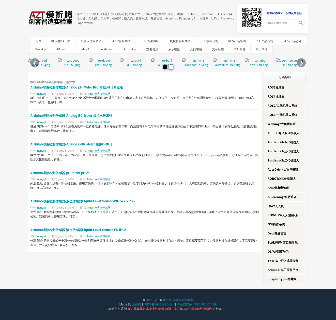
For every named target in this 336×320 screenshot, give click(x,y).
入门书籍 (196, 49)
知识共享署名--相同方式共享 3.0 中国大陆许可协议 (170, 309)
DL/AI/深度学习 (278, 251)
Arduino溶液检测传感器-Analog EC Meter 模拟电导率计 (71, 115)
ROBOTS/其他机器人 (282, 179)
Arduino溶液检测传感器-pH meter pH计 (59, 172)
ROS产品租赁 (264, 41)
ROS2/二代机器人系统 (282, 106)
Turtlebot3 (106, 49)
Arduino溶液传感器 (98, 93)
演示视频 (174, 49)
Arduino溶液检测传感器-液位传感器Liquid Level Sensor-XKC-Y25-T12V (83, 201)
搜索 (301, 23)
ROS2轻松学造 (121, 41)
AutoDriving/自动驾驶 (283, 169)
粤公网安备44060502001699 (196, 304)
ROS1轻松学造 (150, 41)
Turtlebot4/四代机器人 (283, 142)
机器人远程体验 (91, 41)
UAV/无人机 (276, 206)
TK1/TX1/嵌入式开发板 (283, 261)
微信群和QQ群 (61, 41)
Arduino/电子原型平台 (283, 270)
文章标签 (218, 49)
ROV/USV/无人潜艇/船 (283, 215)
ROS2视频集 (276, 87)
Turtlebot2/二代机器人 (283, 160)
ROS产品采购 (237, 41)
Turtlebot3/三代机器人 (283, 151)
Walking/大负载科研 (282, 124)
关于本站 (261, 49)
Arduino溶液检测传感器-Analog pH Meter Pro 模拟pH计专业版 (76, 87)
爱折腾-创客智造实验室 (178, 300)
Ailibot (60, 49)
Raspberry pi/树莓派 (282, 279)
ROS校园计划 (209, 41)
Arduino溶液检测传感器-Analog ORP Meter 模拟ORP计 (71, 144)
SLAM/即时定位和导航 (283, 242)
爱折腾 (136, 304)
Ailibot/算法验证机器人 (283, 133)
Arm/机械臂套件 (279, 188)
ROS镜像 (239, 49)
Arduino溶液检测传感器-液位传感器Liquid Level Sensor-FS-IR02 (78, 229)
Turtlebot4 (82, 49)
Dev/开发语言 (277, 233)
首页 (38, 41)
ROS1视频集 (276, 96)
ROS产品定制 (292, 41)
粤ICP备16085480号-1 (159, 304)
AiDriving (130, 49)
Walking (40, 49)
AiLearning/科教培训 (282, 197)
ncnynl (41, 93)
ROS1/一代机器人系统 (282, 115)
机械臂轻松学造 (180, 41)
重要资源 (152, 49)
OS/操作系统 (276, 224)
